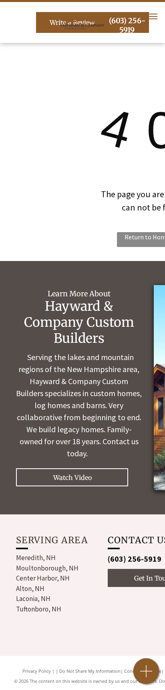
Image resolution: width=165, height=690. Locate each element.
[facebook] (113, 597)
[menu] (153, 16)
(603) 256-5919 (134, 559)
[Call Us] (146, 675)
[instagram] (127, 597)
